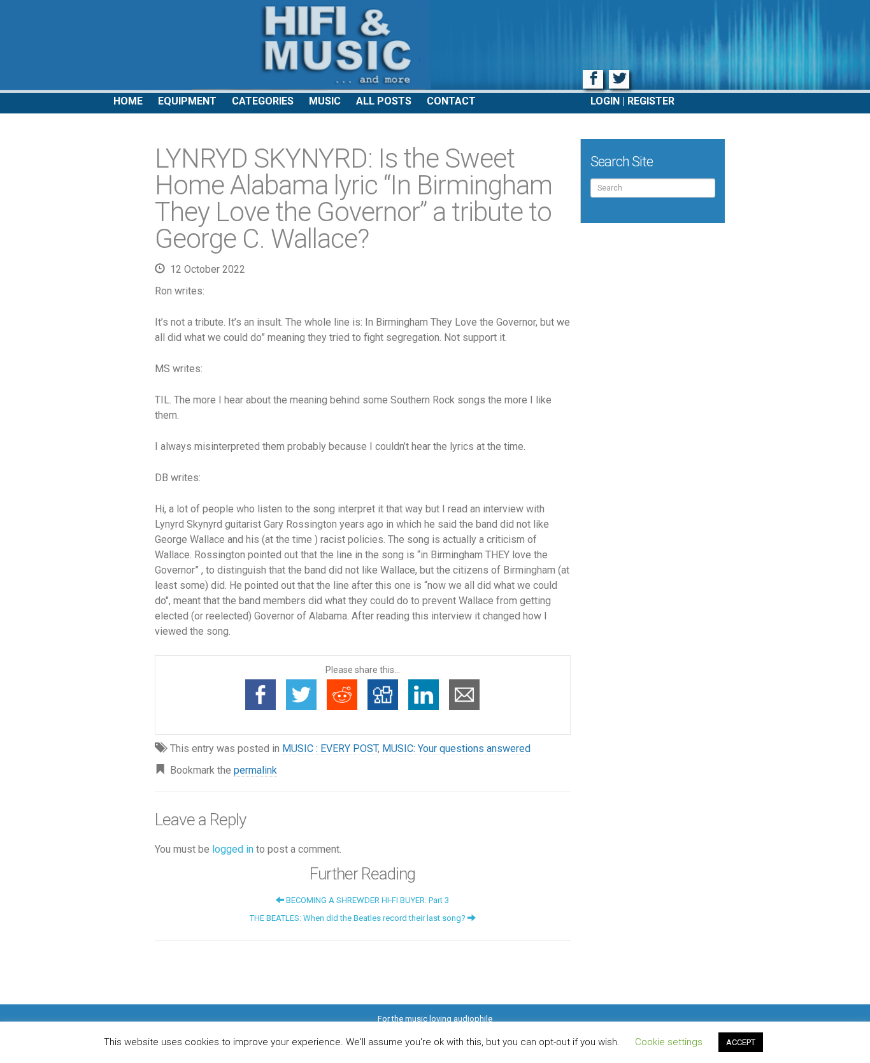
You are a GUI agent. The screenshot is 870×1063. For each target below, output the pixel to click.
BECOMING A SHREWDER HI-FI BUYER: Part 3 (366, 900)
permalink (255, 770)
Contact (451, 101)
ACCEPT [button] (740, 1042)
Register (650, 101)
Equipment (187, 101)
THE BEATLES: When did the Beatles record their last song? (358, 918)
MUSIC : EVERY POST (330, 748)
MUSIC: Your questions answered (456, 748)
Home (128, 101)
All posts (383, 101)
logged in (232, 849)
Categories (263, 101)
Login (605, 101)
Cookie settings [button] (668, 1042)
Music (325, 101)
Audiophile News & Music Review (435, 46)
